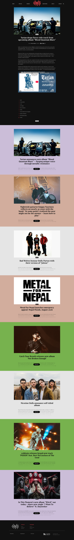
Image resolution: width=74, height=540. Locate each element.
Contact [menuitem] (60, 3)
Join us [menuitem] (53, 3)
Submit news (32, 527)
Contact (31, 528)
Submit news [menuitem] (45, 3)
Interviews (37, 203)
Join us (31, 526)
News (37, 34)
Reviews (22, 528)
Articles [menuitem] (20, 3)
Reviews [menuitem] (28, 3)
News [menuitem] (13, 3)
